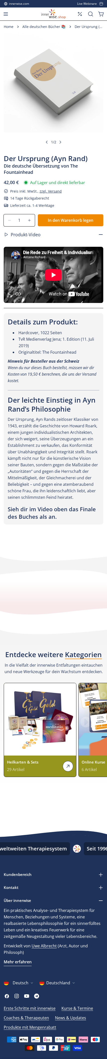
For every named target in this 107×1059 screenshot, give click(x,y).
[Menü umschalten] (6, 14)
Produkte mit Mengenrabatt (30, 1027)
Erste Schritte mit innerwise (29, 1008)
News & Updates (70, 1018)
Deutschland (58, 983)
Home (8, 26)
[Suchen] (91, 14)
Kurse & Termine (77, 1008)
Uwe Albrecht (44, 946)
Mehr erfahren (18, 962)
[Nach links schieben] (47, 142)
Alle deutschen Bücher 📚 (44, 26)
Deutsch (20, 983)
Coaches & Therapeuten (26, 1018)
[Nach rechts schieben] (60, 142)
